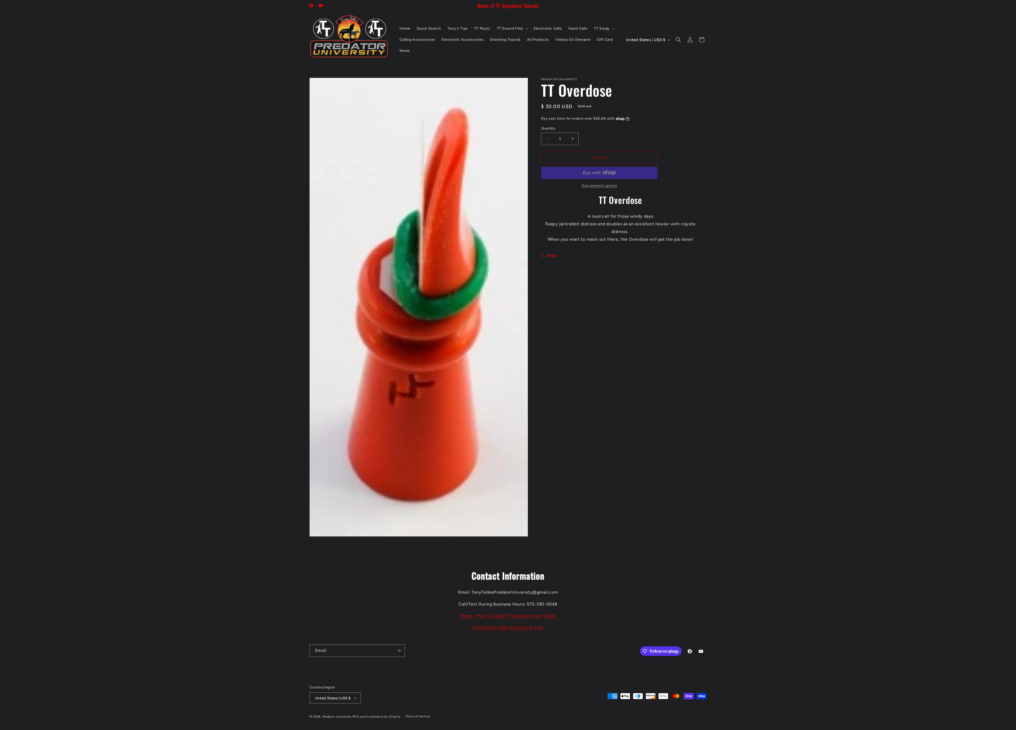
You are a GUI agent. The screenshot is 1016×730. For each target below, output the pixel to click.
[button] (512, 28)
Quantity (548, 128)
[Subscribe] (399, 650)
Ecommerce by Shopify (383, 716)
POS (355, 716)
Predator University (337, 716)
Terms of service (418, 716)
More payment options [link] (599, 185)
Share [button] (551, 255)
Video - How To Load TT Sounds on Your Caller (508, 615)
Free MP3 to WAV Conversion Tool (508, 627)
